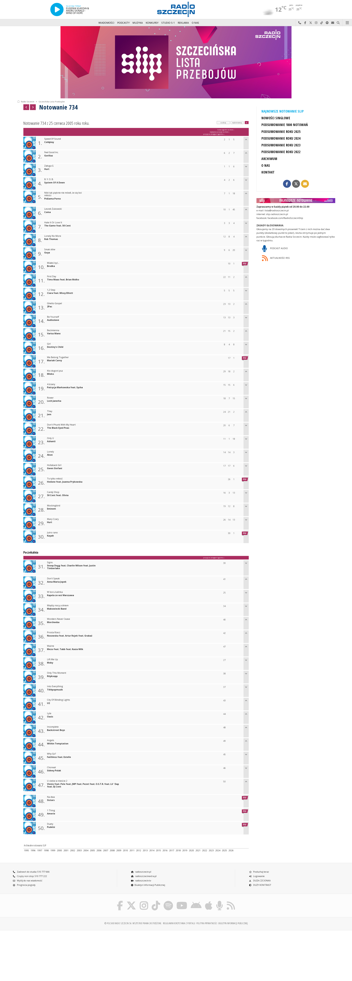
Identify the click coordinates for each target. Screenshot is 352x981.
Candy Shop (53, 492)
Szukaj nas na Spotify (327, 22)
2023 (211, 850)
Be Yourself (53, 317)
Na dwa (51, 797)
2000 (59, 850)
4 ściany (51, 384)
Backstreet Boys (56, 730)
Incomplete (53, 727)
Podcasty (123, 22)
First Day (51, 276)
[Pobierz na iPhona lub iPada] (208, 901)
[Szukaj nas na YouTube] (182, 901)
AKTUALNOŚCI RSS (280, 257)
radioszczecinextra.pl (145, 876)
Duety (50, 824)
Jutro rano (52, 532)
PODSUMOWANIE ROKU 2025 (280, 131)
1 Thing (51, 810)
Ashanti (51, 441)
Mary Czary (53, 519)
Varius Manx (54, 333)
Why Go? (51, 753)
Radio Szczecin (27, 101)
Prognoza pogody (25, 884)
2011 (132, 850)
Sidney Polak (54, 770)
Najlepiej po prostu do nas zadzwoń (299, 22)
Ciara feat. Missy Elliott (60, 293)
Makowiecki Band (56, 609)
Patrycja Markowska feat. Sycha (65, 387)
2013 (145, 850)
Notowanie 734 (58, 107)
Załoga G (48, 166)
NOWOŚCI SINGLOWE (275, 118)
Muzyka (138, 22)
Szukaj (338, 22)
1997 (39, 850)
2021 (198, 850)
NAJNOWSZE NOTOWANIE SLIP (282, 111)
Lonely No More (52, 236)
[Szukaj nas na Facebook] (120, 901)
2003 (79, 850)
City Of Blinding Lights (58, 700)
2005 (92, 850)
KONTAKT (267, 172)
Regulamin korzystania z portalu (179, 923)
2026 (231, 850)
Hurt (46, 169)
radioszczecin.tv (142, 880)
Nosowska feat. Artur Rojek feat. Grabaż (69, 635)
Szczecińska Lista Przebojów (52, 101)
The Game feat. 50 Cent (57, 225)
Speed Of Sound (52, 139)
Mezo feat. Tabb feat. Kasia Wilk (65, 649)
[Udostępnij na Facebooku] (287, 184)
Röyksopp (52, 676)
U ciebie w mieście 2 (57, 781)
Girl (49, 344)
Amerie (51, 813)
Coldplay (49, 142)
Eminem (51, 508)
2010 (125, 850)
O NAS (265, 165)
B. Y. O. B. (48, 179)
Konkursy (152, 22)
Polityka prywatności (206, 923)
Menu (347, 22)
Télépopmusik (55, 689)
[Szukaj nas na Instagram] (144, 901)
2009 (118, 850)
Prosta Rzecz (53, 632)
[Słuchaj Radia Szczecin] (57, 9)
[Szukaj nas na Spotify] (168, 901)
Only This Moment (56, 673)
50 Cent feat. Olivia (57, 495)
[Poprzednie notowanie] (26, 107)
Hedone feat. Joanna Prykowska (64, 482)
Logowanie (259, 876)
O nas (195, 22)
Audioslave (53, 320)
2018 (178, 850)
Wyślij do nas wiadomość (332, 22)
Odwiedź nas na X (310, 22)
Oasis (50, 716)
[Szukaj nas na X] (131, 901)
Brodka (51, 266)
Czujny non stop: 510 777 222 (31, 876)
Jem (49, 414)
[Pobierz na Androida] (196, 901)
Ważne (50, 646)
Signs (50, 562)
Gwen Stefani (54, 468)
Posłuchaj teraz (261, 871)
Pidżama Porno (52, 198)
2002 (72, 850)
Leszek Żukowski (53, 209)
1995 (26, 850)
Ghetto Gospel (54, 303)
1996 (33, 850)
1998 (46, 850)
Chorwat (51, 767)
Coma (47, 212)
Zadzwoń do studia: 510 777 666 (33, 871)
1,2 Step (51, 290)
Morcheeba (53, 622)
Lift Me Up (52, 659)
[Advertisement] (56, 954)
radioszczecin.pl (142, 871)
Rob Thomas (51, 239)
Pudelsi (51, 827)
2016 (165, 850)
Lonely (50, 451)
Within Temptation (57, 743)
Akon (50, 455)
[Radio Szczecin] (176, 9)
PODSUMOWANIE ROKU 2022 (280, 152)
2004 (85, 850)
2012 (138, 850)
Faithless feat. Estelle (59, 757)
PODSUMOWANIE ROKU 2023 (280, 145)
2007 (105, 850)
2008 (112, 850)
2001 (66, 850)
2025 (224, 850)
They (49, 411)
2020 (191, 850)
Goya (47, 252)
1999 (52, 850)
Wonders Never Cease (58, 619)
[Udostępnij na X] (296, 184)
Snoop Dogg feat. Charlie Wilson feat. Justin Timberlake (71, 567)
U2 (48, 703)
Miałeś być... (53, 263)
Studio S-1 (168, 22)
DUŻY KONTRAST (262, 884)
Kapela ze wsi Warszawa (60, 595)
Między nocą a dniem (57, 605)
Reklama (183, 22)
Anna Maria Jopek (56, 582)
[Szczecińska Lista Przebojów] (176, 62)
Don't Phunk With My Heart (61, 424)
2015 (158, 850)
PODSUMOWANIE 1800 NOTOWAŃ (284, 124)
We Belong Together (58, 357)
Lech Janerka (54, 401)
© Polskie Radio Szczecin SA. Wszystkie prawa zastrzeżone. (133, 923)
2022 (204, 850)
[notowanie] (295, 200)
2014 (151, 850)
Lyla (49, 713)
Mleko (50, 374)
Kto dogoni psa (55, 371)
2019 (184, 850)
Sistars (51, 800)
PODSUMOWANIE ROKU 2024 (280, 138)
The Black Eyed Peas (58, 428)
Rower (50, 397)
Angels (50, 740)
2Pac (49, 306)
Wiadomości (106, 22)
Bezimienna (53, 330)
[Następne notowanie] (33, 107)
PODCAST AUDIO (279, 248)
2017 (171, 850)
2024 (217, 850)
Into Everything (55, 686)
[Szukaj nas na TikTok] (156, 901)
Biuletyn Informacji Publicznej (149, 884)
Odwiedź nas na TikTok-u (321, 22)
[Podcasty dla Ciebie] (219, 901)
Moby (50, 662)
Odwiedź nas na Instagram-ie (316, 22)
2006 (99, 850)
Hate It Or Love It (53, 222)
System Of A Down (54, 182)
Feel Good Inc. (51, 152)
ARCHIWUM (269, 158)
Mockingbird (53, 505)
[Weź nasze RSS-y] (231, 901)
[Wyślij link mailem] (305, 184)
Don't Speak (53, 578)
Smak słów (49, 249)
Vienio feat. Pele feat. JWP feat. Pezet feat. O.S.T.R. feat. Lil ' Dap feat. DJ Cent (83, 785)
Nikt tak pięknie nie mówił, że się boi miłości (63, 194)
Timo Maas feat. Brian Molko (63, 279)
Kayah (50, 535)
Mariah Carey (54, 360)
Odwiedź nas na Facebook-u (305, 22)
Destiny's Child (55, 347)
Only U (50, 438)
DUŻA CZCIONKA (262, 880)
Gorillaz (48, 155)
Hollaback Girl (54, 465)
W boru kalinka (55, 592)
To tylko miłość (55, 478)
